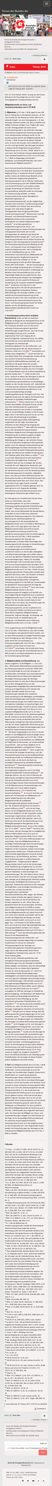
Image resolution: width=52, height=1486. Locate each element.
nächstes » (44, 55)
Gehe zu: (43, 1443)
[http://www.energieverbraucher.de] (7, 82)
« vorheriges (35, 55)
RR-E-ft (7, 47)
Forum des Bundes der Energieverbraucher (15, 12)
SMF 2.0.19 (10, 1472)
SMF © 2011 (20, 1472)
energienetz (12, 77)
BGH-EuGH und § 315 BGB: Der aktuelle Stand (26, 86)
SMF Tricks (18, 1477)
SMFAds (8, 1475)
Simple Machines (31, 1472)
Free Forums (18, 1475)
